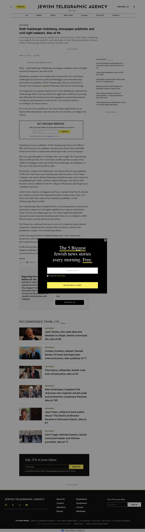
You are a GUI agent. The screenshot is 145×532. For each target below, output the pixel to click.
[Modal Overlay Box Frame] (72, 266)
